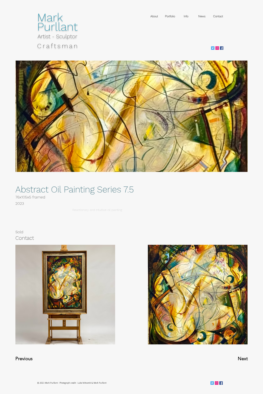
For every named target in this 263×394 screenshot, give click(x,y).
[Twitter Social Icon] (212, 48)
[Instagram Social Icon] (217, 48)
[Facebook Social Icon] (221, 48)
